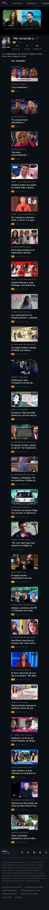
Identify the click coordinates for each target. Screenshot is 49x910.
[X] (46, 852)
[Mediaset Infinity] (5, 3)
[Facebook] (22, 852)
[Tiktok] (28, 852)
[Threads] (34, 852)
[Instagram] (40, 852)
